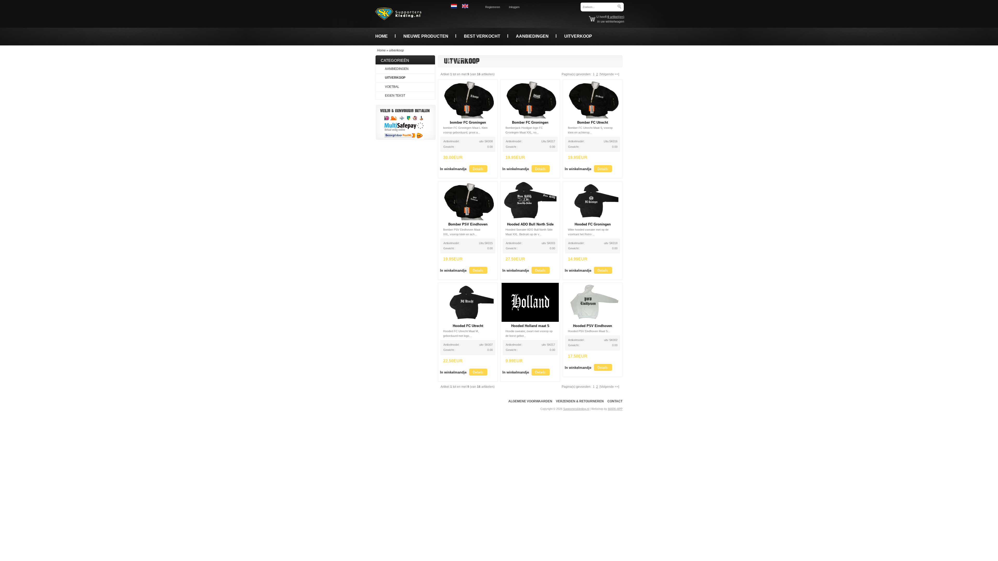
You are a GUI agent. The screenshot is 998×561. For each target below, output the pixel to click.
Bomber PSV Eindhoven (468, 224)
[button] (453, 168)
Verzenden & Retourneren (580, 401)
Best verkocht (482, 36)
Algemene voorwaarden (530, 401)
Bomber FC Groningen (530, 122)
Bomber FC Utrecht (592, 122)
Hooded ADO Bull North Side (530, 224)
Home (381, 36)
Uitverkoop (578, 36)
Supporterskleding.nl (576, 408)
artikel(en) (615, 17)
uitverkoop (396, 50)
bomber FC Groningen (468, 122)
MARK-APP (615, 408)
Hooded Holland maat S (530, 326)
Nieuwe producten (425, 36)
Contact (614, 401)
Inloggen (514, 7)
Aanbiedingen (532, 36)
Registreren (492, 7)
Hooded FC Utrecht (468, 326)
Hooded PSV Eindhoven (592, 326)
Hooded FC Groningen (593, 224)
